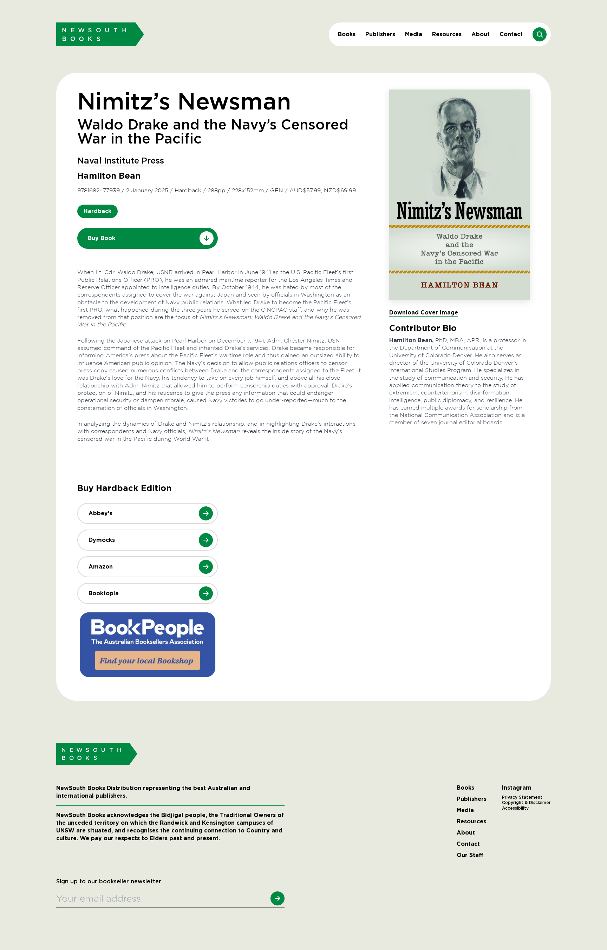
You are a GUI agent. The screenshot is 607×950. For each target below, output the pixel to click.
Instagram (516, 787)
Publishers (380, 34)
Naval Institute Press (120, 161)
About (480, 34)
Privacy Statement (522, 797)
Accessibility (515, 808)
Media (413, 34)
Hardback (97, 211)
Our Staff (470, 855)
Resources (447, 34)
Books (346, 34)
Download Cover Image (423, 312)
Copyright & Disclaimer (526, 802)
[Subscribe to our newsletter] (277, 898)
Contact (511, 34)
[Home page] (100, 34)
